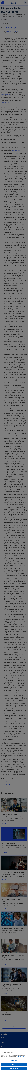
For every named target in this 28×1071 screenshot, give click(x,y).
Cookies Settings (14, 1060)
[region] (14, 1059)
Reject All (14, 1064)
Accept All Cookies (14, 1068)
